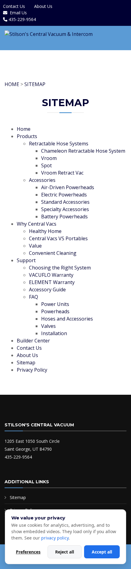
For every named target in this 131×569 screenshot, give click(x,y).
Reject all (64, 552)
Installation (54, 333)
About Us (43, 6)
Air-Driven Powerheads (67, 187)
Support (26, 260)
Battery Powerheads (64, 216)
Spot (46, 165)
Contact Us (14, 6)
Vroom (49, 158)
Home (23, 129)
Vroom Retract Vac (62, 172)
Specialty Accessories (65, 209)
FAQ (33, 296)
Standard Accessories (65, 202)
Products (27, 136)
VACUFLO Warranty (51, 275)
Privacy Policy (32, 369)
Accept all (102, 552)
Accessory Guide (47, 289)
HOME (12, 84)
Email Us (18, 13)
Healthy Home (45, 231)
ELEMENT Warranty (52, 282)
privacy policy (55, 538)
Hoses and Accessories (67, 318)
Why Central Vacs (36, 223)
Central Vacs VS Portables (58, 238)
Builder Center (33, 340)
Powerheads (55, 311)
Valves (48, 326)
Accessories (42, 180)
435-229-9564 (22, 19)
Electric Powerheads (64, 194)
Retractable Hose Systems (58, 143)
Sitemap (26, 362)
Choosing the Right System (60, 267)
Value (35, 245)
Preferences (28, 552)
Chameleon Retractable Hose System (83, 150)
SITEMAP (34, 84)
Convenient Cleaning (52, 253)
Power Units (55, 304)
